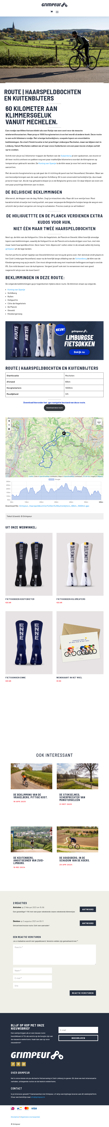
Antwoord (88, 909)
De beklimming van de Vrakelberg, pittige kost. (30, 796)
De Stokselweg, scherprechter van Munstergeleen (72, 797)
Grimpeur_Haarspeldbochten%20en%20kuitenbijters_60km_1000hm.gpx (54, 505)
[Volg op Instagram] (24, 1064)
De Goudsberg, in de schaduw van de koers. (74, 859)
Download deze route (54, 408)
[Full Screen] (9, 429)
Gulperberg (66, 155)
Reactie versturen (83, 993)
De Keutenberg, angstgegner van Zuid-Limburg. (28, 860)
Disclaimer (15, 1117)
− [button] (9, 425)
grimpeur (9, 248)
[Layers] (99, 422)
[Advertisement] (26, 714)
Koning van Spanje (47, 163)
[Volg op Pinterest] (18, 1064)
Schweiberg (81, 258)
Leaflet (31, 476)
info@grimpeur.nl (38, 1097)
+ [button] (9, 421)
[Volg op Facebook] (13, 1064)
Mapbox (100, 476)
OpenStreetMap (44, 476)
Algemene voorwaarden (30, 1117)
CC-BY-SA (86, 476)
